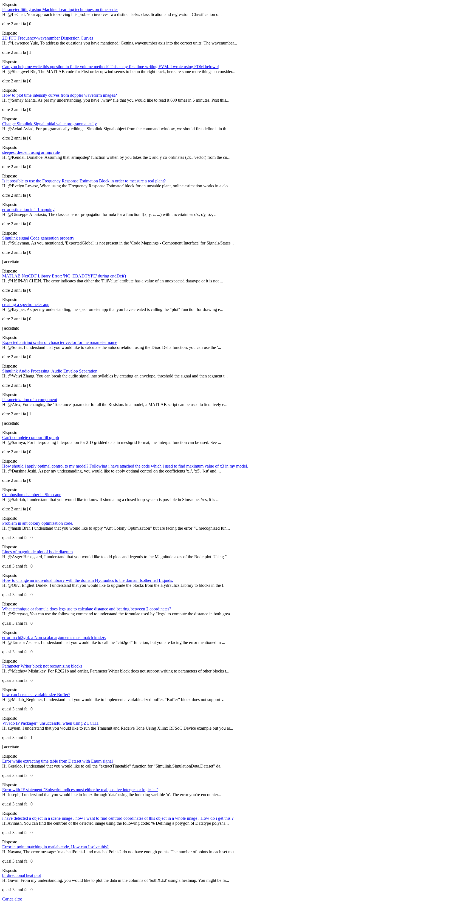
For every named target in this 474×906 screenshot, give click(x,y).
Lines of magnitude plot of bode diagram (37, 551)
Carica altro (12, 899)
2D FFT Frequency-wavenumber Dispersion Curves (47, 38)
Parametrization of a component (29, 399)
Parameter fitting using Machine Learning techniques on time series (60, 9)
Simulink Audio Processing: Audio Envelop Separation (49, 371)
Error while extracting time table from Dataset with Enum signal (57, 761)
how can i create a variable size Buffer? (36, 694)
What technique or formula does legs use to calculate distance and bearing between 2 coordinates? (86, 609)
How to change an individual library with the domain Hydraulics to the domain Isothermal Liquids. (87, 580)
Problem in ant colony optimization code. (37, 523)
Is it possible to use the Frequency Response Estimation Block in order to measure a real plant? (84, 181)
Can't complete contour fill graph (30, 437)
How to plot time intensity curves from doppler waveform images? (59, 95)
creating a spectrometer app (25, 304)
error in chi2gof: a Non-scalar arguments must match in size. (54, 637)
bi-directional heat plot (21, 875)
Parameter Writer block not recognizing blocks (42, 666)
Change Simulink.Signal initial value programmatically (49, 123)
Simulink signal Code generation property (38, 238)
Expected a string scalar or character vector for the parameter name (59, 342)
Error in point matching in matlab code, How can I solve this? (55, 846)
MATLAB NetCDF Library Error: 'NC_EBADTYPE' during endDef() (64, 276)
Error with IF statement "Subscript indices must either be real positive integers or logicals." (80, 789)
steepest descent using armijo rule (31, 152)
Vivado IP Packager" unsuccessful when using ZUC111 (50, 723)
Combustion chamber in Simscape (31, 494)
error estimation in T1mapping (28, 209)
